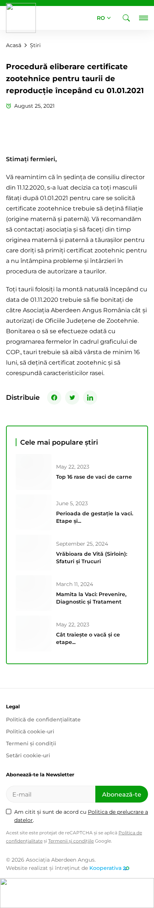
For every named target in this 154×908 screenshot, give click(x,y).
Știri (35, 45)
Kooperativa (105, 868)
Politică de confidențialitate (43, 719)
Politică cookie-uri (30, 731)
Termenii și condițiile (71, 841)
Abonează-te (121, 794)
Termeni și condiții (31, 743)
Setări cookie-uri (28, 755)
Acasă (13, 45)
